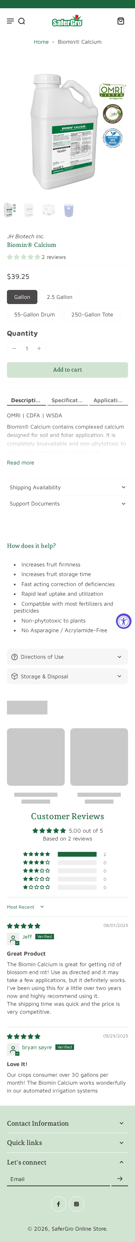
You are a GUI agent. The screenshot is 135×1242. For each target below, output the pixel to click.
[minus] (14, 348)
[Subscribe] (119, 1179)
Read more (20, 462)
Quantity (22, 333)
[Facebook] (58, 1204)
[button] (24, 257)
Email (17, 1179)
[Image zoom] (67, 131)
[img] (23, 925)
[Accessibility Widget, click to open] (124, 621)
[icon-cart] (120, 21)
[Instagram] (76, 1204)
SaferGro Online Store (79, 1228)
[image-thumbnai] (8, 210)
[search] (21, 21)
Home (41, 41)
